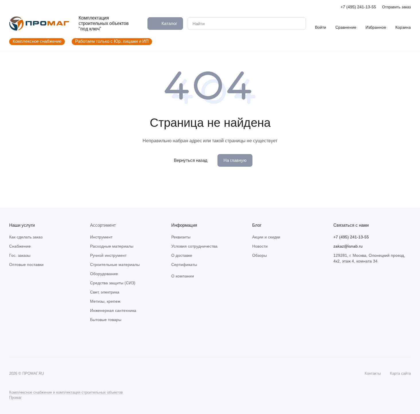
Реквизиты (180, 237)
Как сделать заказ (25, 237)
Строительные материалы (115, 264)
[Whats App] (24, 339)
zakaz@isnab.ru (348, 246)
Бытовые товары (105, 319)
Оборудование (104, 273)
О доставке (181, 255)
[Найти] (298, 23)
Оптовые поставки (26, 264)
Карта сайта (400, 373)
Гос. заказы (19, 255)
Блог (256, 225)
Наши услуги (22, 225)
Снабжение (20, 246)
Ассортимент (103, 225)
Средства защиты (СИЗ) (112, 283)
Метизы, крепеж (105, 301)
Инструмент (101, 237)
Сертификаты (184, 264)
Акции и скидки (266, 237)
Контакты (373, 373)
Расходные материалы (111, 246)
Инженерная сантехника (113, 310)
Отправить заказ (396, 7)
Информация (184, 225)
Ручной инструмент (108, 255)
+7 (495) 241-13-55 (358, 7)
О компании (182, 276)
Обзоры (259, 255)
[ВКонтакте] (12, 339)
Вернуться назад (190, 160)
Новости (260, 246)
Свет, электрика (104, 292)
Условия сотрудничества (194, 246)
